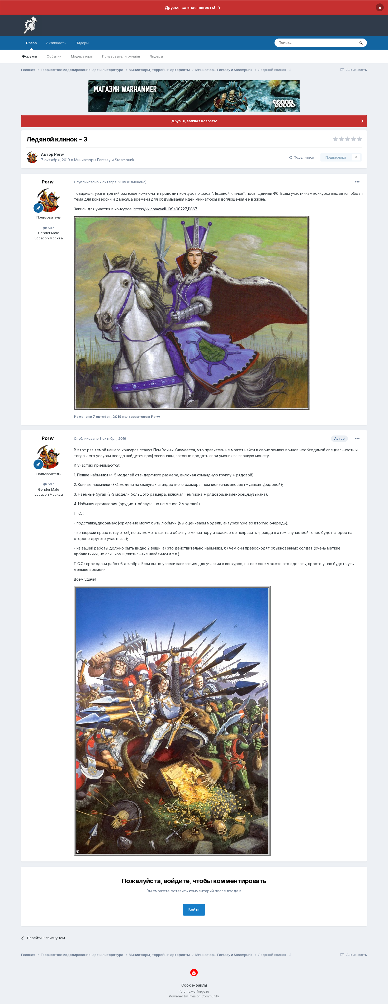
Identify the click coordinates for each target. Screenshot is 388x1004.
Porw (59, 154)
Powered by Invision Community (194, 996)
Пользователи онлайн (121, 56)
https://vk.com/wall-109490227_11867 (165, 209)
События (54, 56)
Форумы (29, 56)
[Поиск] (361, 43)
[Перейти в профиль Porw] (32, 157)
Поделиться (303, 157)
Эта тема (341, 43)
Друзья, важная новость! (190, 7)
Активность (56, 43)
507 (50, 228)
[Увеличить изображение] (192, 312)
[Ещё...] (357, 182)
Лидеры (156, 56)
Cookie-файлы (194, 985)
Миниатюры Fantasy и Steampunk (104, 160)
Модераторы (82, 56)
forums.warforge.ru (194, 991)
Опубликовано (100, 182)
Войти (194, 909)
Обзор (31, 43)
